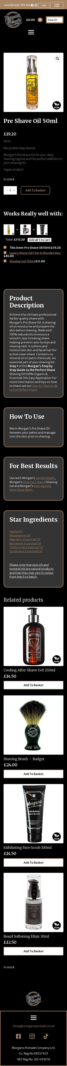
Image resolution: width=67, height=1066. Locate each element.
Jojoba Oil (15, 531)
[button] (57, 58)
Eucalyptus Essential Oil (25, 551)
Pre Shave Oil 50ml (35, 247)
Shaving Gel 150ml (22, 261)
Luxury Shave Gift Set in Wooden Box (35, 253)
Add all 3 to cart (39, 240)
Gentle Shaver (45, 478)
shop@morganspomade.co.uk (33, 1026)
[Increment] (14, 190)
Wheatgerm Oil (19, 535)
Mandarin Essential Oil (24, 539)
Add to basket (35, 190)
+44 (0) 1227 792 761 (17, 5)
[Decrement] (6, 190)
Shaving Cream (33, 482)
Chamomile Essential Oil (26, 547)
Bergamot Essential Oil (25, 543)
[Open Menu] (31, 32)
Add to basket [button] (34, 685)
